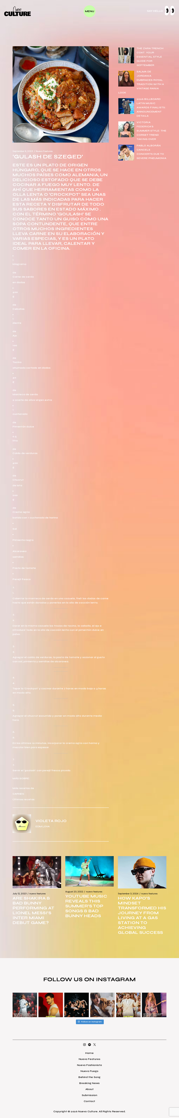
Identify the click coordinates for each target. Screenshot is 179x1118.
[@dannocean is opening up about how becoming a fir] (102, 1005)
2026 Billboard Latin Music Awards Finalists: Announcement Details (151, 107)
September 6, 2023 (23, 151)
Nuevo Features (44, 151)
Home (89, 1053)
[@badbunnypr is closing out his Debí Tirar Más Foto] (128, 1005)
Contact (89, 1101)
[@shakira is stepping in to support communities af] (154, 1005)
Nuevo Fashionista (89, 1065)
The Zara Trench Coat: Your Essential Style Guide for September (150, 57)
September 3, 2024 (128, 893)
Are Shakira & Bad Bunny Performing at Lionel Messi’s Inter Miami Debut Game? (33, 910)
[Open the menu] (90, 11)
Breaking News (89, 1083)
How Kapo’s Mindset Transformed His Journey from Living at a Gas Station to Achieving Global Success (142, 915)
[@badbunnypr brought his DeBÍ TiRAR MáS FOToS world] (25, 1005)
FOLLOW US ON (69, 979)
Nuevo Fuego (89, 1071)
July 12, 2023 (20, 893)
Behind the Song (89, 1077)
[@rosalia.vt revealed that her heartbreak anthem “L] (76, 1005)
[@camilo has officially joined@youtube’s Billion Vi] (50, 1005)
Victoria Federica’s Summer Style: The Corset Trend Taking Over (151, 131)
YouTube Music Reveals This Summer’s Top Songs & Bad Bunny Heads (86, 906)
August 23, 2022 (74, 891)
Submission (89, 1095)
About (89, 1089)
